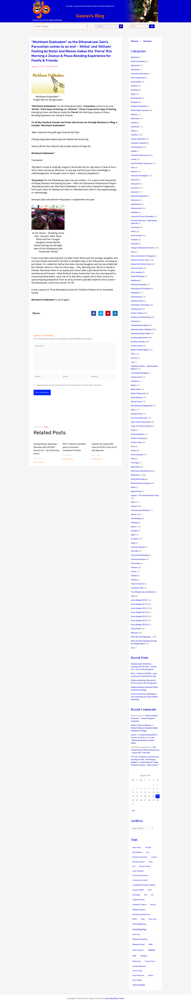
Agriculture (135, 65)
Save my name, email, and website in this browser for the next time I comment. (69, 385)
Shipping (134, 523)
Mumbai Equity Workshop (141, 914)
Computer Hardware (138, 143)
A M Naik (148, 847)
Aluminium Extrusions (139, 74)
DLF (133, 866)
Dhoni (151, 862)
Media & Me (135, 389)
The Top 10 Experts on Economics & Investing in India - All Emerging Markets (145, 759)
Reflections (135, 475)
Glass (133, 252)
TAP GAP (134, 551)
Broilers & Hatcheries (139, 106)
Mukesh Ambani (139, 910)
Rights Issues (136, 491)
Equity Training (144, 866)
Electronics (135, 200)
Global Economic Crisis (140, 260)
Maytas (153, 905)
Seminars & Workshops (140, 510)
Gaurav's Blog (90, 16)
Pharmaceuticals (137, 434)
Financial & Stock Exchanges (142, 216)
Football (134, 240)
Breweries (134, 102)
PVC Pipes (135, 463)
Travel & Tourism (137, 584)
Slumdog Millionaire (139, 966)
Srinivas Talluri (137, 971)
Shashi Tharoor (150, 961)
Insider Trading (136, 313)
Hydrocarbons (136, 297)
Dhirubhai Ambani (138, 862)
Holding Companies (138, 284)
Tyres (133, 596)
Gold (149, 890)
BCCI (148, 852)
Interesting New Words (139, 325)
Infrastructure (136, 309)
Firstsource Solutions (140, 876)
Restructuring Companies (141, 483)
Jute (132, 362)
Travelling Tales (137, 588)
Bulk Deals (135, 118)
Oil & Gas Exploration (139, 418)
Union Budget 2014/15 (140, 616)
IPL (152, 895)
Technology (135, 563)
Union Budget (137, 980)
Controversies (136, 147)
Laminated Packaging (139, 373)
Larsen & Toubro (139, 904)
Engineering (135, 204)
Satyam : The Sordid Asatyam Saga (145, 495)
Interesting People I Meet (140, 333)
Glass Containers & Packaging (142, 256)
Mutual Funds (136, 402)
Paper (133, 430)
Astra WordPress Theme (114, 998)
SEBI (133, 502)
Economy (134, 188)
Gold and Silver (137, 268)
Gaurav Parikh (138, 890)
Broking (134, 114)
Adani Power (136, 847)
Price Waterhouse (139, 924)
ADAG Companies (138, 61)
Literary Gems (136, 377)
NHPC (134, 919)
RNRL (151, 944)
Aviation (134, 86)
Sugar (133, 543)
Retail (133, 487)
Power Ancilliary (137, 455)
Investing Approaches (139, 338)
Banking (134, 90)
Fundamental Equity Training (144, 885)
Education (135, 192)
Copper (133, 151)
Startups (134, 531)
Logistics (134, 381)
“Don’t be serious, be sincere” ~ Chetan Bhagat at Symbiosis (144, 718)
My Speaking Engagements (141, 406)
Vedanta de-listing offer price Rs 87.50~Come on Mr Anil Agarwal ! (104, 447)
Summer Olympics (138, 547)
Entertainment (136, 208)
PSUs (133, 459)
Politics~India (136, 442)
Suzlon (150, 975)
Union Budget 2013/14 (140, 612)
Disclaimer (147, 41)
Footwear (134, 244)
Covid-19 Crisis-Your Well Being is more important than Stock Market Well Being (144, 697)
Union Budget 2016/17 (140, 620)
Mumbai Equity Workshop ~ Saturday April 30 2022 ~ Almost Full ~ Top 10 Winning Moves (143, 666)
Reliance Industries (140, 939)
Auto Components (138, 78)
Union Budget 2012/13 (140, 608)
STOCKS (134, 539)
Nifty (133, 410)
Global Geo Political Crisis (141, 264)
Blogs (133, 94)
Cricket (133, 159)
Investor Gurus (136, 346)
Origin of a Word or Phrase (141, 426)
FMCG (133, 231)
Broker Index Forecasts (140, 110)
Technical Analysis (138, 559)
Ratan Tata (136, 934)
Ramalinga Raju (139, 929)
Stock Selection (138, 975)
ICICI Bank (136, 895)
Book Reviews (136, 98)
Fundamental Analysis (140, 880)
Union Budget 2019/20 (140, 625)
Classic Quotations (138, 139)
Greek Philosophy (137, 276)
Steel (133, 535)
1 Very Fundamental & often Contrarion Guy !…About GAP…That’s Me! (145, 750)
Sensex (134, 514)
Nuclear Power (136, 414)
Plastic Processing (138, 438)
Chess (133, 131)
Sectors (134, 506)
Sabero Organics (138, 950)
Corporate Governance (139, 155)
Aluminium (135, 70)
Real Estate (135, 467)
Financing (135, 227)
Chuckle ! (134, 135)
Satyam (151, 950)
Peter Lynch (153, 919)
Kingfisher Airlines (138, 900)
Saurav (133, 735)
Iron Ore (134, 358)
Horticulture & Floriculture (141, 289)
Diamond (134, 180)
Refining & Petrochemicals (141, 471)
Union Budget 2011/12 (140, 604)
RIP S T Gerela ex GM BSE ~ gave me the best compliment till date (75, 447)
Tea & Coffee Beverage (140, 555)
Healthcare (135, 280)
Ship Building (136, 518)
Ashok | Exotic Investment (141, 725)
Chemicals (135, 127)
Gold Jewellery (136, 272)
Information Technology (140, 305)
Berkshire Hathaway (139, 857)
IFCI (145, 895)
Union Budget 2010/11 (140, 600)
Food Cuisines (136, 236)
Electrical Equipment (139, 196)
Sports (133, 527)
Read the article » (39, 462)
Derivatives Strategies (139, 176)
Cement (134, 123)
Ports (133, 446)
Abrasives (134, 57)
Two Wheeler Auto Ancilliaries (142, 592)
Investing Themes (138, 342)
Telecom (134, 567)
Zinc (132, 648)
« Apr (133, 810)
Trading (134, 580)
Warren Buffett (139, 985)
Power (133, 451)
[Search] (121, 26)
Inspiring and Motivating (140, 317)
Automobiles (136, 82)
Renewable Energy (138, 479)
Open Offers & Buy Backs (140, 422)
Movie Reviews (136, 397)
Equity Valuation (138, 871)
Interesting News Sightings (141, 329)
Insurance (134, 321)
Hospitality (135, 293)
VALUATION (135, 629)
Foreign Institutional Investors (142, 248)
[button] (93, 313)
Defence (134, 172)
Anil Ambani (137, 852)
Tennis (133, 572)
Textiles (134, 576)
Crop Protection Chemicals (141, 163)
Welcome (134, 41)
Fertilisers (134, 212)
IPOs (133, 354)
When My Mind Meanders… (141, 637)
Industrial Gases (137, 301)
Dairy (133, 167)
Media (133, 385)
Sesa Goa (137, 961)
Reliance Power (139, 944)
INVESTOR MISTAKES (139, 350)
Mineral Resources (138, 393)
